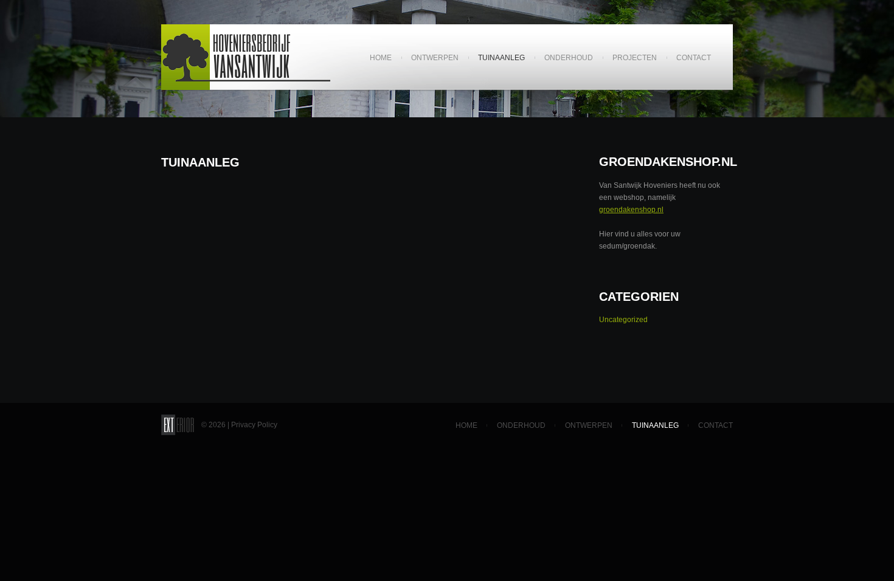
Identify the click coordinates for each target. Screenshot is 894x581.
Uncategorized (623, 319)
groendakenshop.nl (631, 209)
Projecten (634, 57)
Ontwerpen (435, 57)
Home (376, 58)
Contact (693, 57)
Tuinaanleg (501, 57)
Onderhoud (568, 57)
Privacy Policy (254, 425)
